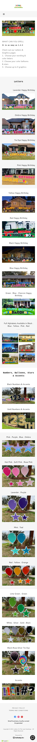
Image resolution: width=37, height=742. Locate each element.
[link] (18, 5)
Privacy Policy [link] (18, 708)
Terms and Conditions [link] (18, 710)
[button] (4, 14)
